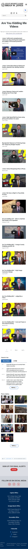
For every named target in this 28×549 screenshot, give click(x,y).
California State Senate (2, 544)
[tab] (6, 360)
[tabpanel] (14, 376)
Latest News (8, 458)
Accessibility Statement (24, 544)
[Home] (12, 4)
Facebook (14, 13)
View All (13, 387)
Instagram (11, 13)
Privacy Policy (18, 544)
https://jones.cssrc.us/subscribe (14, 33)
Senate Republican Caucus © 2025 (11, 544)
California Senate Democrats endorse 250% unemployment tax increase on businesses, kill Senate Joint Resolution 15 (16, 370)
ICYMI (15, 361)
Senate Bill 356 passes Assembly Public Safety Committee (15, 365)
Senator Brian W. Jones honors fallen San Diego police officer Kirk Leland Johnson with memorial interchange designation (16, 376)
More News (6, 361)
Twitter (16, 13)
